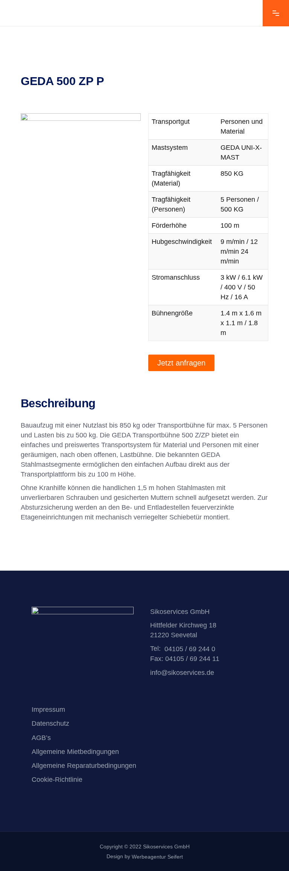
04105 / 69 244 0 (189, 649)
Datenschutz (50, 724)
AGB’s (41, 738)
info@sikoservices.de (182, 673)
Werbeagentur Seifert (157, 857)
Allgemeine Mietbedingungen (75, 751)
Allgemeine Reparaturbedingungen (84, 765)
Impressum (48, 709)
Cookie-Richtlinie (57, 780)
